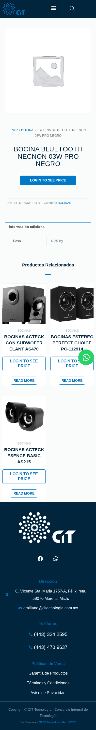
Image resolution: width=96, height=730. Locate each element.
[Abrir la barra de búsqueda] (72, 8)
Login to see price (48, 180)
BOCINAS (28, 130)
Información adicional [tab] (27, 227)
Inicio (14, 130)
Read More (24, 380)
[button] (53, 8)
